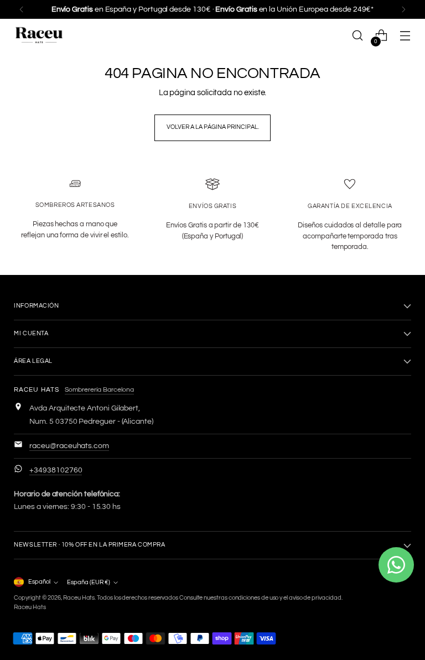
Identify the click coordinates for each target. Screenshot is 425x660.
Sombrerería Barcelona (99, 389)
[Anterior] (21, 9)
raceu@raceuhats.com (69, 446)
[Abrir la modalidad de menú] (405, 35)
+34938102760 (55, 470)
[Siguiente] (403, 9)
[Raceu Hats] (39, 35)
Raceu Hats (79, 598)
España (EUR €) (88, 582)
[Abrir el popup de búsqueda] (357, 35)
